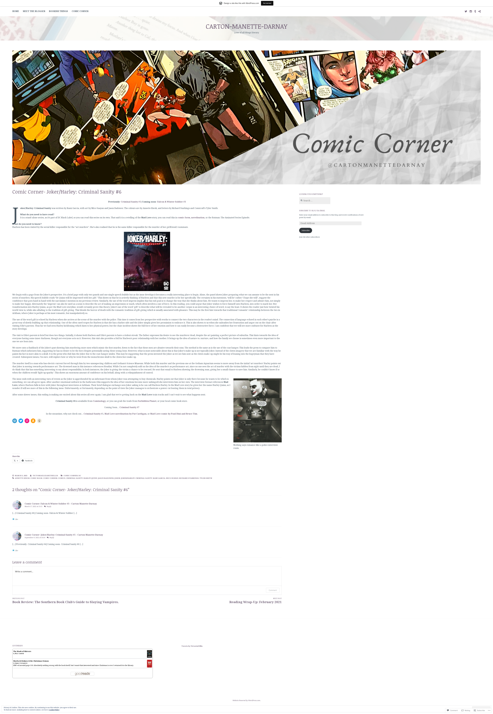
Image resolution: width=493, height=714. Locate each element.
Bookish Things (58, 11)
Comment (273, 590)
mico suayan (172, 478)
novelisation (198, 217)
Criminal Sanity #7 (129, 407)
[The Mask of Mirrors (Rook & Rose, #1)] (149, 657)
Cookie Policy (54, 710)
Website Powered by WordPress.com (246, 700)
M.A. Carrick (19, 653)
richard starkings (189, 478)
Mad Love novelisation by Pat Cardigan (125, 413)
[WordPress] (14, 420)
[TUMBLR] (475, 11)
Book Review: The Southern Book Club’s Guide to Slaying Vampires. (65, 600)
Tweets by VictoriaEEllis (192, 646)
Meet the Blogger (34, 11)
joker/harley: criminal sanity (136, 478)
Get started (267, 3)
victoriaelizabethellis (45, 475)
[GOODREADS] (479, 11)
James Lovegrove (21, 663)
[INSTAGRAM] (471, 11)
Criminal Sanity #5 (131, 201)
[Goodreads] (39, 420)
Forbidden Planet (147, 401)
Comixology (99, 401)
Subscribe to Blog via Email (312, 210)
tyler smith (206, 478)
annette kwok (22, 478)
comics (61, 478)
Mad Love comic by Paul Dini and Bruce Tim (173, 413)
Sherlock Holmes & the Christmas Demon (31, 661)
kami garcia (159, 478)
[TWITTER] (466, 11)
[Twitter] (20, 420)
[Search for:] (314, 201)
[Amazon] (33, 420)
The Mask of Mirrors (22, 651)
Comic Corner (80, 11)
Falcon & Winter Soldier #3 (171, 201)
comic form (184, 217)
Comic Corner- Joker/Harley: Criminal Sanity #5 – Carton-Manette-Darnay (64, 534)
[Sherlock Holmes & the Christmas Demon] (149, 667)
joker (117, 478)
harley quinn (90, 478)
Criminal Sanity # (93, 413)
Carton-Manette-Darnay (246, 26)
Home (15, 11)
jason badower (106, 478)
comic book (36, 478)
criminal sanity (74, 478)
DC (79, 475)
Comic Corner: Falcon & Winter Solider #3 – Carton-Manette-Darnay (61, 503)
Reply (49, 506)
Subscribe (306, 230)
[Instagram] (27, 420)
